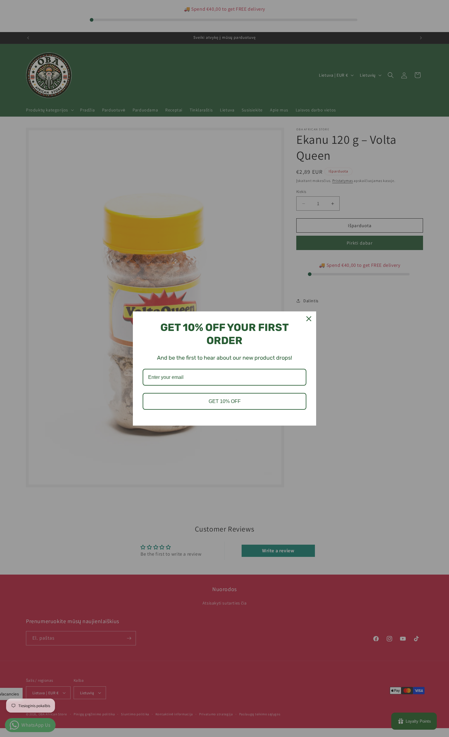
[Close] (308, 318)
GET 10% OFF (225, 401)
